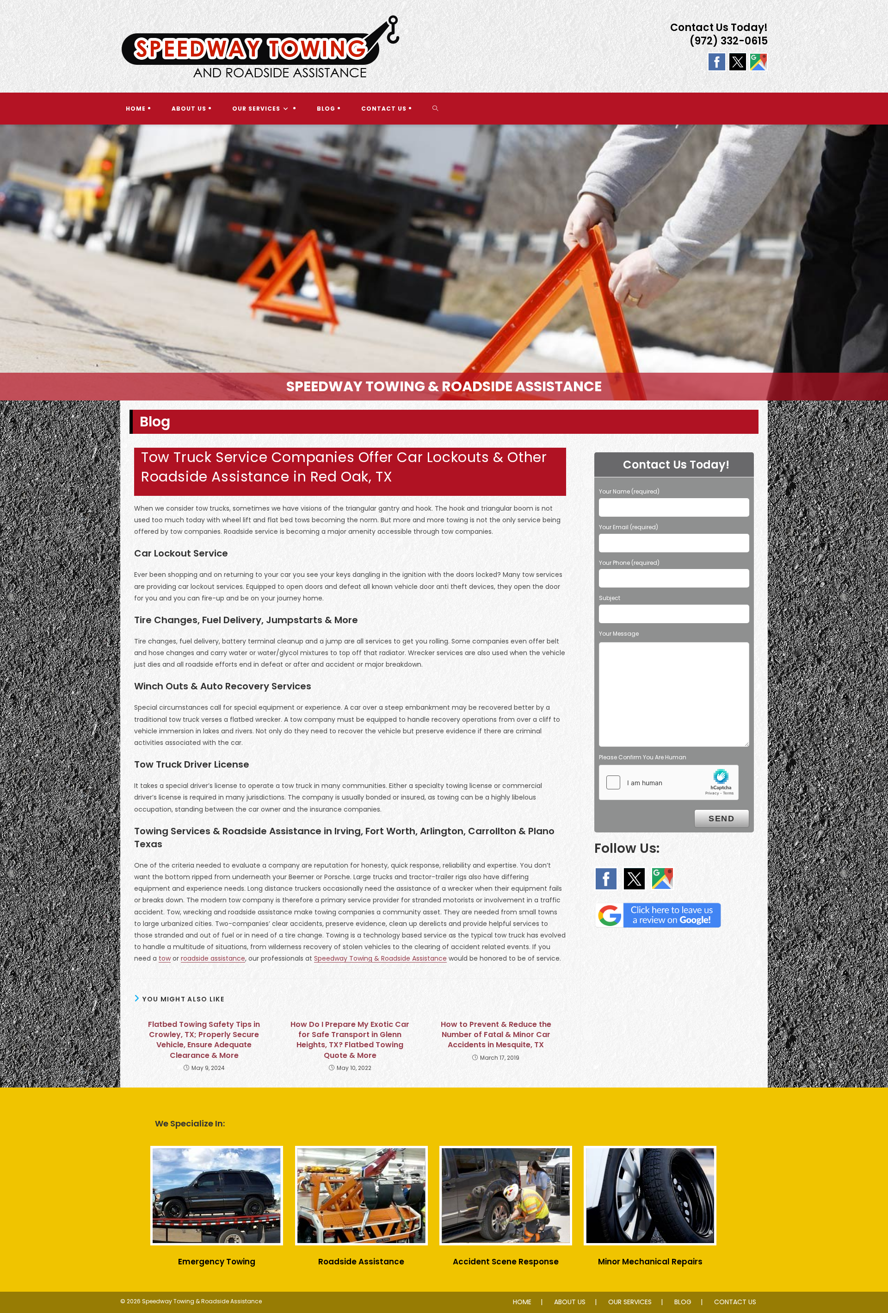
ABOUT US (570, 1302)
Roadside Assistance (361, 1261)
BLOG (682, 1302)
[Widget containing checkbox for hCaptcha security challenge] (669, 782)
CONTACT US (735, 1302)
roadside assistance (213, 958)
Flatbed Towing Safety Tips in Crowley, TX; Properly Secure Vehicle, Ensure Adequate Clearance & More (204, 1040)
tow (165, 958)
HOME (522, 1302)
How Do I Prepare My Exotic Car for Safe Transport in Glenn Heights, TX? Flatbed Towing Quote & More (349, 1040)
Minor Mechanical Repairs (650, 1261)
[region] (444, 262)
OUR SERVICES (630, 1302)
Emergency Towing (216, 1261)
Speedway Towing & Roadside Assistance (380, 958)
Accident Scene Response (506, 1261)
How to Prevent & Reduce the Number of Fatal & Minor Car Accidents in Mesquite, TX (496, 1034)
